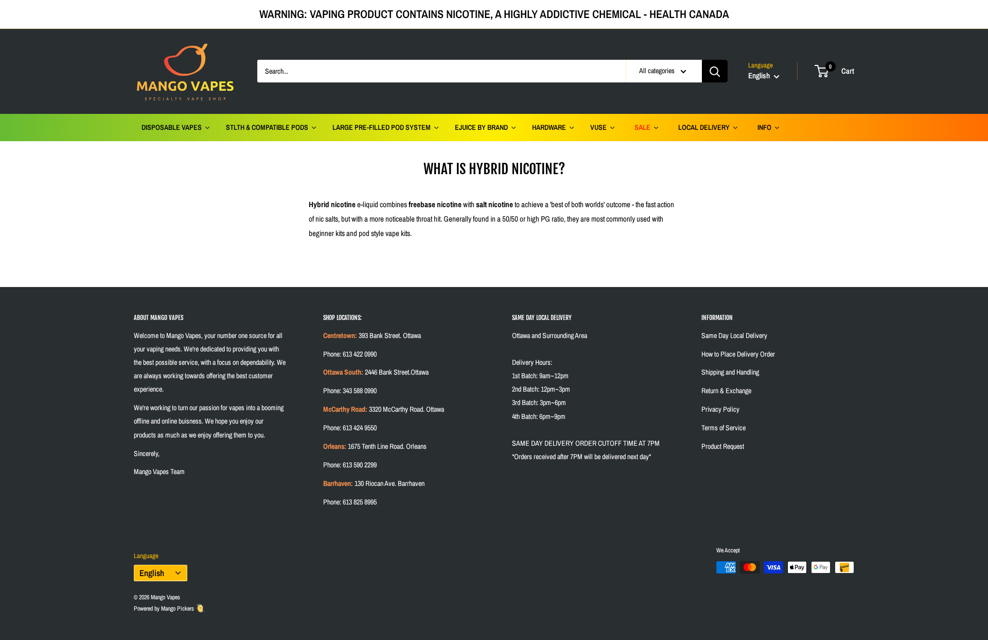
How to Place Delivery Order (738, 354)
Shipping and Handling (730, 372)
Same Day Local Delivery (734, 335)
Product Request (722, 446)
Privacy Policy (720, 409)
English (151, 573)
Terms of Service (723, 427)
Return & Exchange (726, 390)
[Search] (715, 71)
